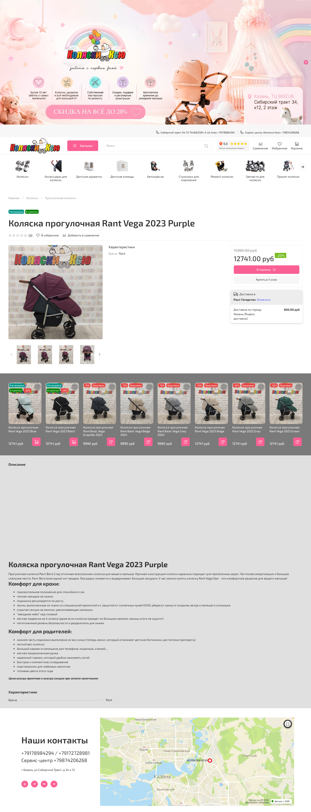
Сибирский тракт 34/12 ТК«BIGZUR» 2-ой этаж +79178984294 (198, 132)
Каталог (86, 146)
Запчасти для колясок (255, 178)
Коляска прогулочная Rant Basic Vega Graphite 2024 (98, 430)
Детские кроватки (89, 177)
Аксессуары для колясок (56, 178)
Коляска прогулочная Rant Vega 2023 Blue (23, 429)
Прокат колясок (288, 177)
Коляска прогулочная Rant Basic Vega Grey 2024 (173, 430)
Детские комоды (122, 177)
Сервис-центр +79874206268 (54, 760)
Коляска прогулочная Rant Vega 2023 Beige (210, 429)
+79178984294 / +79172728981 (55, 753)
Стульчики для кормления (189, 178)
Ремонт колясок (222, 177)
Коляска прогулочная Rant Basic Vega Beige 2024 (135, 430)
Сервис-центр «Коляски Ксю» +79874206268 (272, 132)
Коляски (22, 177)
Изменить (264, 299)
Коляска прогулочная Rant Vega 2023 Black (61, 429)
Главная (13, 198)
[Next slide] (96, 292)
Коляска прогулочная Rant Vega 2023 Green (285, 429)
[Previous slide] (14, 292)
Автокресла (155, 177)
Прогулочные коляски (60, 198)
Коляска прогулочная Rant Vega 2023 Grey (247, 429)
